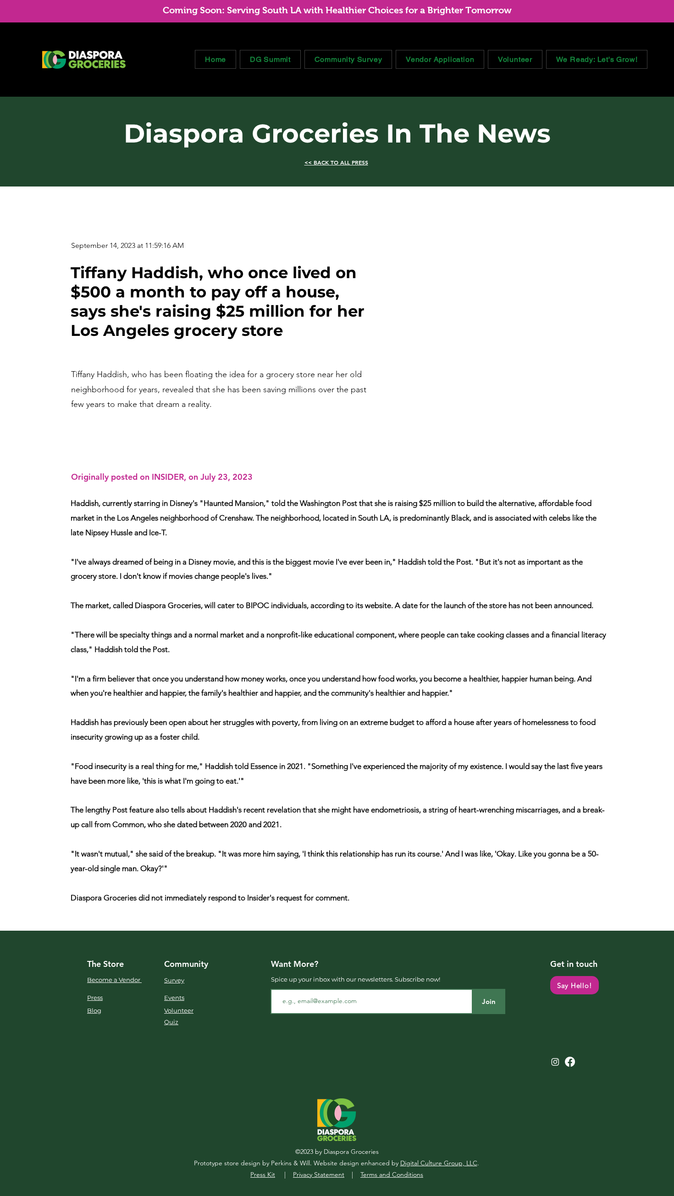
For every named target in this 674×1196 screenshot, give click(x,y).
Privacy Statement (318, 1174)
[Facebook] (570, 1062)
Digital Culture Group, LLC (438, 1163)
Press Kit (262, 1174)
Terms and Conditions (391, 1174)
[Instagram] (555, 1062)
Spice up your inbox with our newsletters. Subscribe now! (355, 979)
